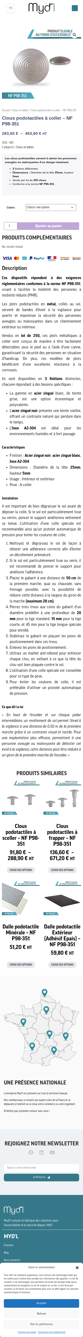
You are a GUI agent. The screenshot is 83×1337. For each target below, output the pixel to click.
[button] (77, 1268)
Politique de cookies (27, 1332)
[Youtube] (52, 1152)
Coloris (11, 207)
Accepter (41, 1303)
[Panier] (75, 8)
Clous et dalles (20, 110)
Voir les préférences (41, 1324)
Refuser (41, 1313)
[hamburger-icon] (10, 8)
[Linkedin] (41, 1152)
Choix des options (21, 870)
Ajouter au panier (48, 226)
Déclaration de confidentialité (51, 1332)
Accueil (6, 110)
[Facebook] (31, 1152)
